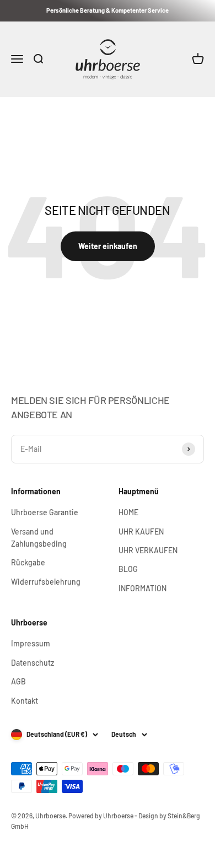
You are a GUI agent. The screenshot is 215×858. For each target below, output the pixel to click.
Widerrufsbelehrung (45, 581)
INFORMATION (142, 588)
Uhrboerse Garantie (44, 512)
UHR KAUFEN (141, 531)
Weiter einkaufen (107, 246)
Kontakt (24, 700)
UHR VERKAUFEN (148, 550)
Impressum (30, 643)
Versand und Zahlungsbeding (39, 537)
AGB (18, 681)
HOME (128, 512)
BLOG (128, 569)
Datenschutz (32, 662)
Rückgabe (28, 562)
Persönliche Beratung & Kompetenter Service (107, 10)
